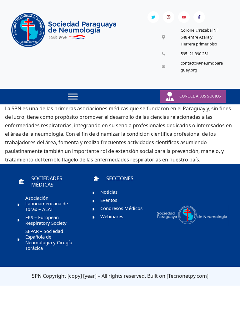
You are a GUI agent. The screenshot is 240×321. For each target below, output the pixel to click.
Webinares (111, 216)
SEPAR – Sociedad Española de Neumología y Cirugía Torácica (48, 239)
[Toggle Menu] (73, 96)
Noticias (109, 192)
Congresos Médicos (121, 208)
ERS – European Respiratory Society (46, 220)
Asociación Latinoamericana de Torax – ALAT (46, 203)
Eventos (108, 200)
